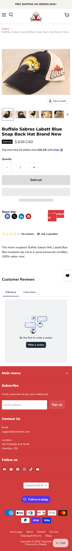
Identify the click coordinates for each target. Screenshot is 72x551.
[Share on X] (14, 216)
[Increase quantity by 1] (34, 167)
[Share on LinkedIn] (21, 216)
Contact (41, 532)
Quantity (7, 159)
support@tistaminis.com (16, 431)
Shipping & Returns (30, 535)
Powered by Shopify (36, 544)
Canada (34, 485)
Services (54, 532)
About (29, 532)
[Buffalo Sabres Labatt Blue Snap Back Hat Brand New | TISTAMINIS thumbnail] (8, 114)
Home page (16, 532)
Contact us (56, 215)
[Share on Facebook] (7, 216)
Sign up (57, 405)
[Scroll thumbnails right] (67, 114)
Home (5, 28)
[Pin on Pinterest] (28, 216)
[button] (36, 192)
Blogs (48, 535)
